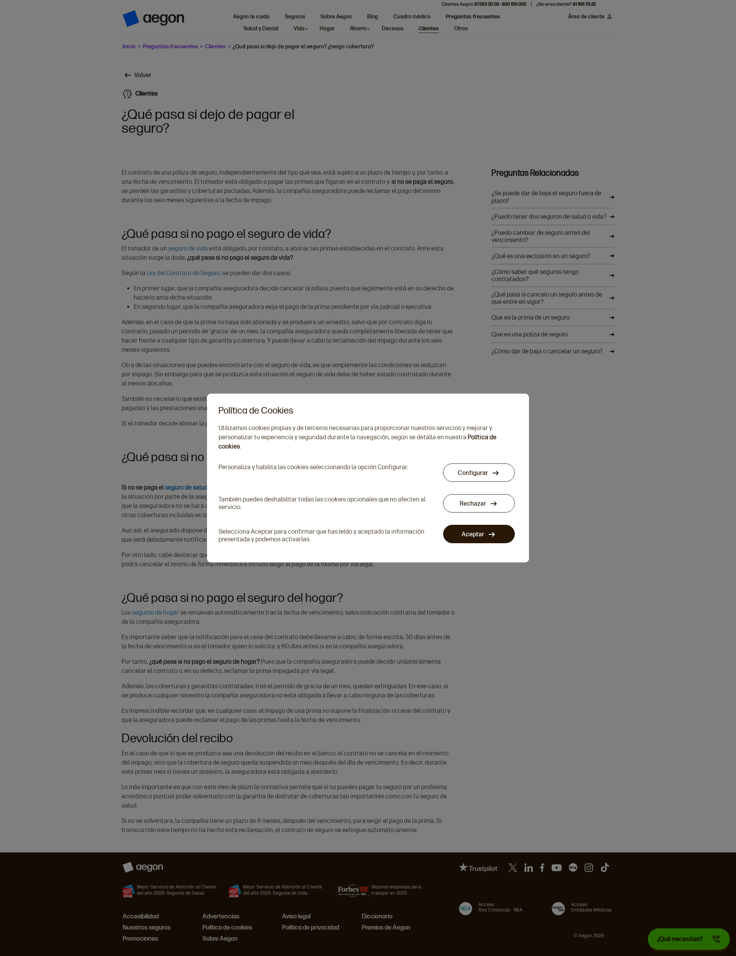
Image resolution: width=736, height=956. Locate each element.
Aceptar (473, 534)
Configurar (473, 472)
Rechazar (473, 503)
